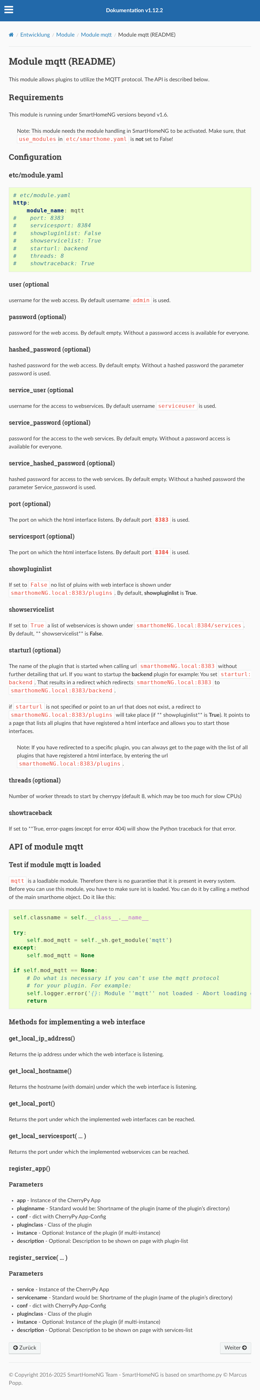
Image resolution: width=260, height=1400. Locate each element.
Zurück (27, 1348)
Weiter (233, 1348)
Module (65, 35)
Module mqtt (96, 35)
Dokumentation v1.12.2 (134, 10)
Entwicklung (35, 35)
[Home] (11, 35)
